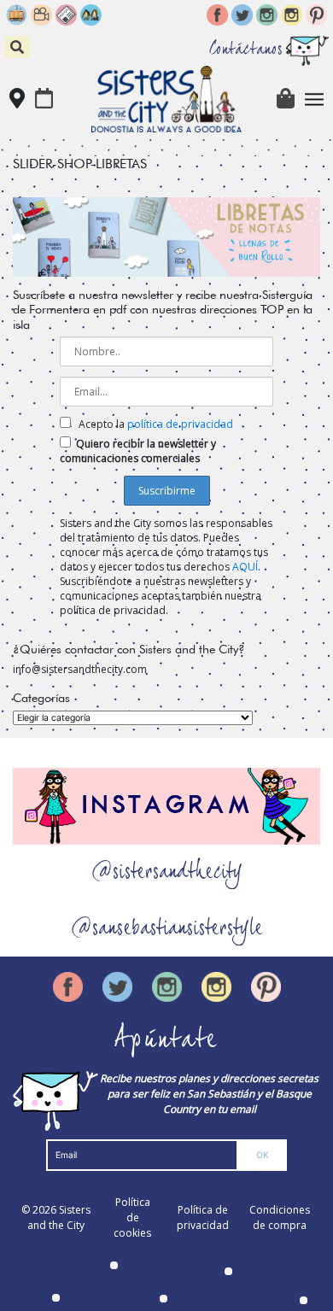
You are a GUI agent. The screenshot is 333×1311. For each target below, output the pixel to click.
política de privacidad (180, 424)
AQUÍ (245, 566)
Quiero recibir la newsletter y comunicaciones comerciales (138, 450)
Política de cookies (132, 1217)
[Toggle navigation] (314, 99)
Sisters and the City (59, 1217)
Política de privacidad (203, 1217)
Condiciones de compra (279, 1217)
